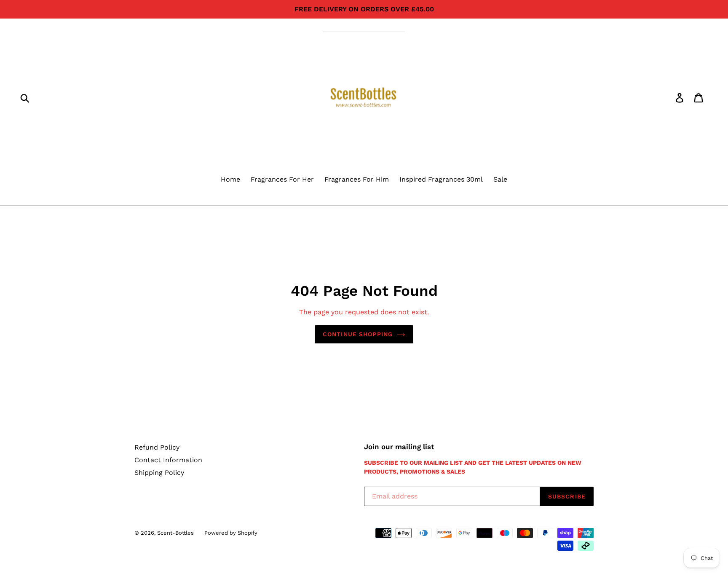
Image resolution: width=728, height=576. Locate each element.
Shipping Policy (159, 473)
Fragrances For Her (282, 179)
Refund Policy (156, 447)
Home (230, 179)
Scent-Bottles (175, 533)
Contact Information (168, 460)
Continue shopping (358, 334)
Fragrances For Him (356, 179)
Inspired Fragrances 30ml (441, 179)
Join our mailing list (399, 446)
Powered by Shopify (230, 533)
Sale (500, 179)
